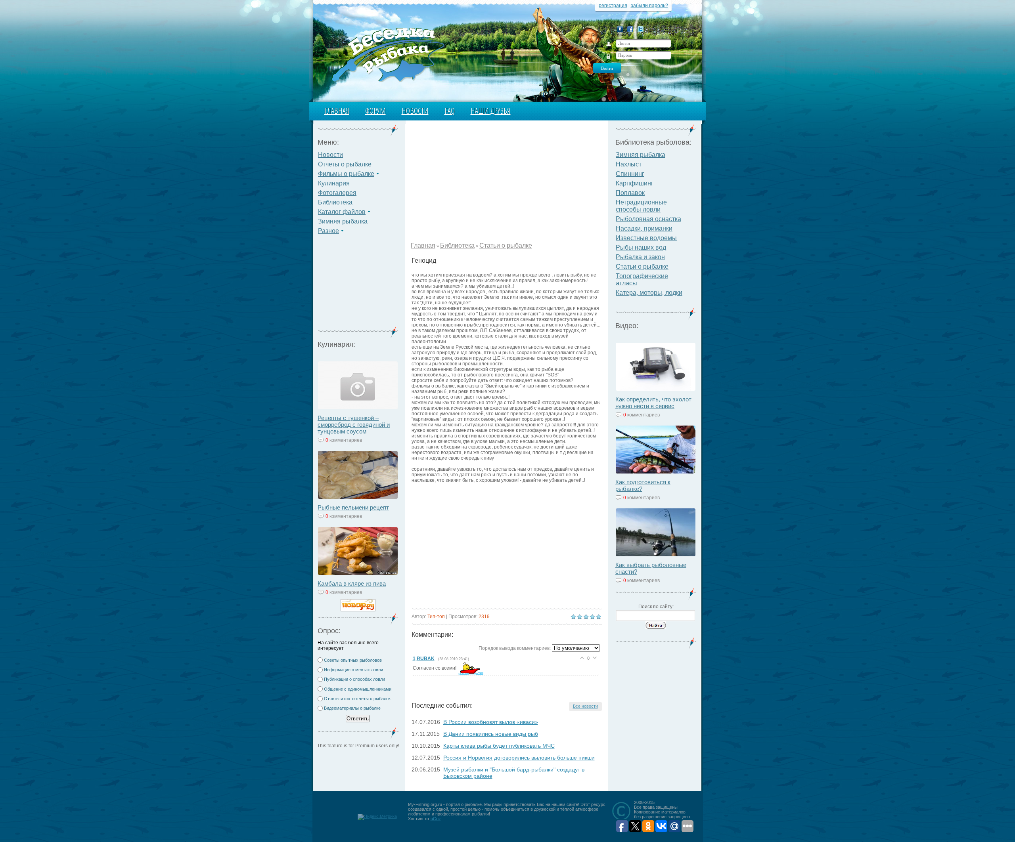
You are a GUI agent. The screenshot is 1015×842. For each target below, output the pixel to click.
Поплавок (630, 192)
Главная (336, 110)
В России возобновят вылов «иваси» (490, 722)
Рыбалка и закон (640, 257)
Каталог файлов (342, 211)
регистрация (613, 5)
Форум (375, 110)
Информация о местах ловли (353, 669)
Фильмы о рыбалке (346, 173)
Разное (328, 230)
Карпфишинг (634, 183)
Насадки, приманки (644, 228)
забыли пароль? (649, 5)
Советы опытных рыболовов (353, 660)
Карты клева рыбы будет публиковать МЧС (499, 746)
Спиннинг (630, 173)
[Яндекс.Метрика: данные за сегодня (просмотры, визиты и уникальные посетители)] (377, 817)
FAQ (449, 110)
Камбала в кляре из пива (352, 583)
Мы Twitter (640, 29)
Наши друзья (491, 110)
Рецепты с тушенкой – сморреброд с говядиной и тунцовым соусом (354, 424)
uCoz (436, 818)
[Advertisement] (358, 285)
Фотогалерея (337, 192)
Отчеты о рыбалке (345, 164)
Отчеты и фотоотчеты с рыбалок (357, 698)
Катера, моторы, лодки (649, 292)
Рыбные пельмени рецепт (353, 507)
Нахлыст (629, 164)
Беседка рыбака (387, 54)
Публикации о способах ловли (354, 679)
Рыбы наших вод (641, 247)
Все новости (585, 706)
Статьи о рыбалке (505, 245)
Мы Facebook (630, 29)
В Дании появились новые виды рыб (490, 734)
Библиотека (335, 202)
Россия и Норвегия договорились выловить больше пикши (519, 757)
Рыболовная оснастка (648, 219)
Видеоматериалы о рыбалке (352, 708)
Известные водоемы (646, 238)
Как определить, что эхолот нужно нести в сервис (653, 402)
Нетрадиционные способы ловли (641, 206)
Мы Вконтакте (620, 29)
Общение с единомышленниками (357, 689)
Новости (415, 110)
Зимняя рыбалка (343, 221)
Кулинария (334, 183)
